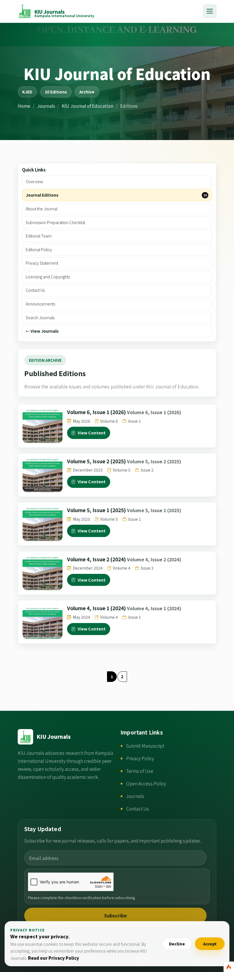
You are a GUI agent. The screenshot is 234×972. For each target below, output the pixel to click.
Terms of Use (139, 771)
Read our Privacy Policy (53, 958)
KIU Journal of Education (87, 106)
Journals (46, 106)
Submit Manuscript (145, 746)
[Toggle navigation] (209, 11)
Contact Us (137, 808)
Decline (177, 944)
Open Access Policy (146, 783)
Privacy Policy (140, 758)
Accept (210, 944)
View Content (92, 433)
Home (24, 106)
